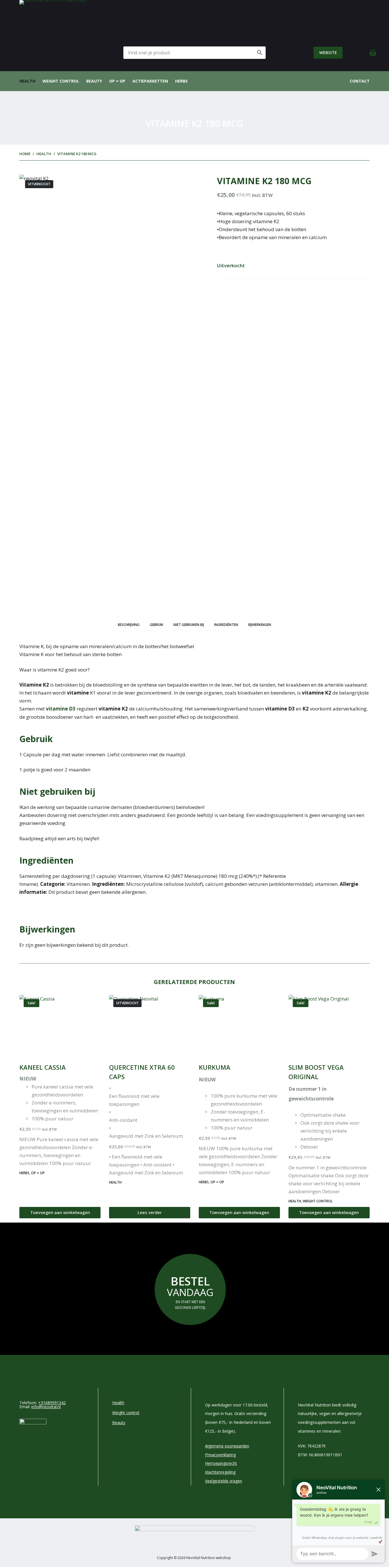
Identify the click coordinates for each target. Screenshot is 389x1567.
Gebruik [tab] (156, 624)
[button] (194, 670)
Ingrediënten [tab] (226, 624)
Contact (360, 81)
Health (27, 81)
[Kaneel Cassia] (60, 1025)
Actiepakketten (150, 81)
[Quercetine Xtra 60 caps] (149, 1025)
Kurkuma (214, 1067)
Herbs (181, 81)
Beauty (94, 81)
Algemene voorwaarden (227, 1446)
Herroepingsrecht (221, 1463)
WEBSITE (328, 52)
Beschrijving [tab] (129, 624)
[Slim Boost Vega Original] (329, 1025)
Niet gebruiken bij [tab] (188, 624)
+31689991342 (52, 1402)
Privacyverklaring (220, 1454)
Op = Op (38, 1172)
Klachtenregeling (220, 1472)
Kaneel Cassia (42, 1067)
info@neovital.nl (46, 1406)
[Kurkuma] (239, 1025)
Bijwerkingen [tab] (259, 624)
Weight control (60, 81)
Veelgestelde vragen (223, 1481)
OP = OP (117, 81)
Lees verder (150, 1212)
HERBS (24, 1172)
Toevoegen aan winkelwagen (60, 1212)
